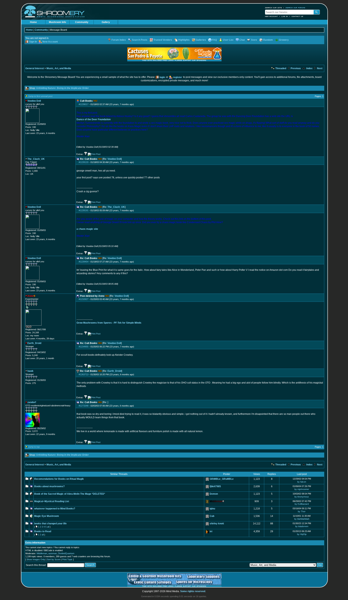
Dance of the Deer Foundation (94, 119)
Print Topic (67, 559)
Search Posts (139, 40)
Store (254, 40)
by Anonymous (301, 496)
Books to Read (42, 531)
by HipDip (302, 534)
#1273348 (83, 406)
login (162, 77)
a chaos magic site (87, 229)
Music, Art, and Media (59, 68)
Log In (285, 16)
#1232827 (83, 299)
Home (33, 22)
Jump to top (34, 447)
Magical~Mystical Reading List (51, 501)
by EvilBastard (302, 504)
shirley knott (217, 523)
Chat (242, 40)
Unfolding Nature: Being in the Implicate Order (62, 88)
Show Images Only (36, 559)
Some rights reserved (192, 591)
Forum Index (119, 40)
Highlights (184, 40)
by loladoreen (301, 526)
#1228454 (83, 261)
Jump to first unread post (40, 96)
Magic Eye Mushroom (46, 516)
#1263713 (83, 374)
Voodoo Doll (114, 159)
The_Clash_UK (116, 207)
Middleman (42, 553)
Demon (214, 493)
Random (268, 40)
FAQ (214, 40)
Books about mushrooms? (49, 486)
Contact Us (297, 16)
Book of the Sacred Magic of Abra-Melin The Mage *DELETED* (69, 493)
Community (81, 22)
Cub (212, 516)
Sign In (33, 41)
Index (309, 68)
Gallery (106, 22)
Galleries (201, 40)
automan (52, 553)
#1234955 (83, 346)
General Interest (34, 68)
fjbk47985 (215, 486)
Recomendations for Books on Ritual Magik (59, 479)
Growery (284, 40)
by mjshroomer (301, 489)
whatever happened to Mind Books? (54, 508)
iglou (212, 508)
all (48, 527)
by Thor (302, 511)
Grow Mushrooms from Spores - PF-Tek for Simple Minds (109, 322)
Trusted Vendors (162, 40)
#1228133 (83, 162)
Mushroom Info (57, 22)
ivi (211, 531)
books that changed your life (50, 523)
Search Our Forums (295, 7)
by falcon (301, 482)
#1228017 (83, 104)
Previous (295, 68)
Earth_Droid (114, 371)
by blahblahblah (301, 519)
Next (319, 68)
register (177, 77)
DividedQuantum (66, 553)
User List (228, 40)
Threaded (280, 68)
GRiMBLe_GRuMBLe (222, 479)
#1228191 (83, 210)
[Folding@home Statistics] (33, 327)
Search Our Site (273, 7)
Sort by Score (53, 559)
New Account (271, 16)
